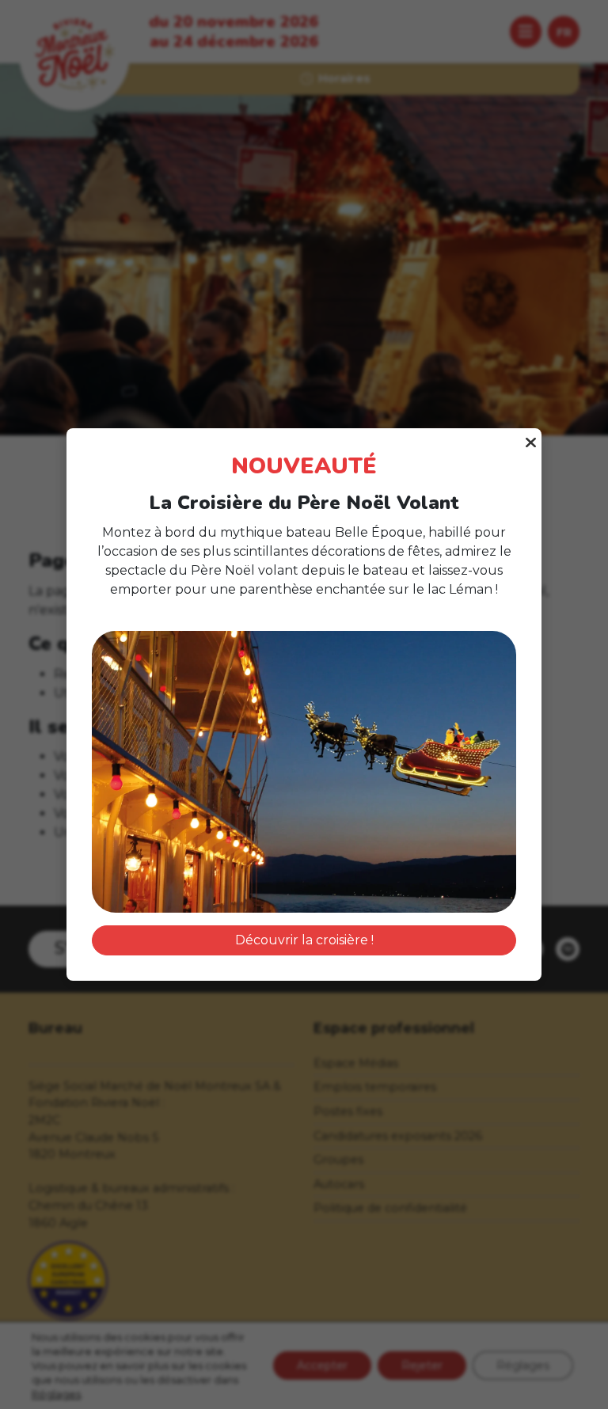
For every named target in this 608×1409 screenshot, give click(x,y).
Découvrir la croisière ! (304, 940)
